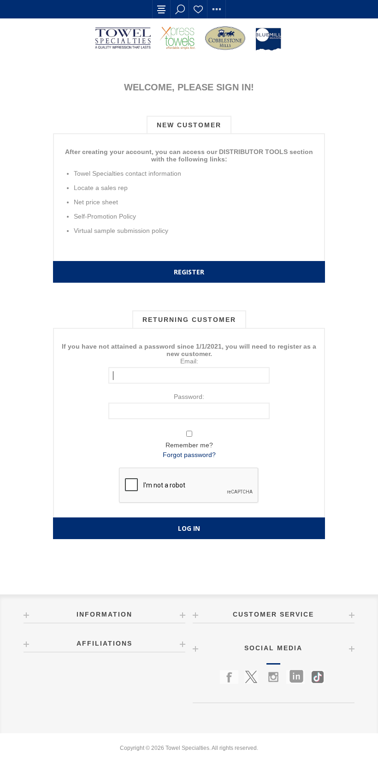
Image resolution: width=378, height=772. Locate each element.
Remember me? (189, 445)
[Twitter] (251, 677)
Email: (189, 361)
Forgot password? (189, 454)
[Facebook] (229, 677)
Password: (189, 396)
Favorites (198, 9)
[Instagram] (273, 677)
